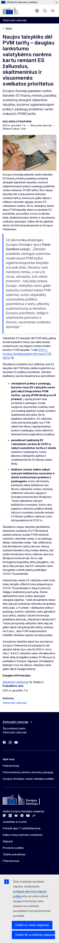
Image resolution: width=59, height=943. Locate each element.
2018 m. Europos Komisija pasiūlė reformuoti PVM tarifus (27, 353)
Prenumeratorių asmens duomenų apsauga (28, 772)
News (9, 28)
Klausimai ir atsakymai (15, 682)
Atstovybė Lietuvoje (15, 702)
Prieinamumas (11, 765)
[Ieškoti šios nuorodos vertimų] (12, 357)
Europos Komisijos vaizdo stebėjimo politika (28, 778)
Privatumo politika (13, 847)
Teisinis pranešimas (14, 854)
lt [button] (37, 10)
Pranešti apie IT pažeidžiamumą (21, 828)
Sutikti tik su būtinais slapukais (35, 934)
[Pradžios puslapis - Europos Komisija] (11, 10)
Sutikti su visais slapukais (32, 925)
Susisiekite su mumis (15, 821)
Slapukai (8, 841)
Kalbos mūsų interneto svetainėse (22, 834)
